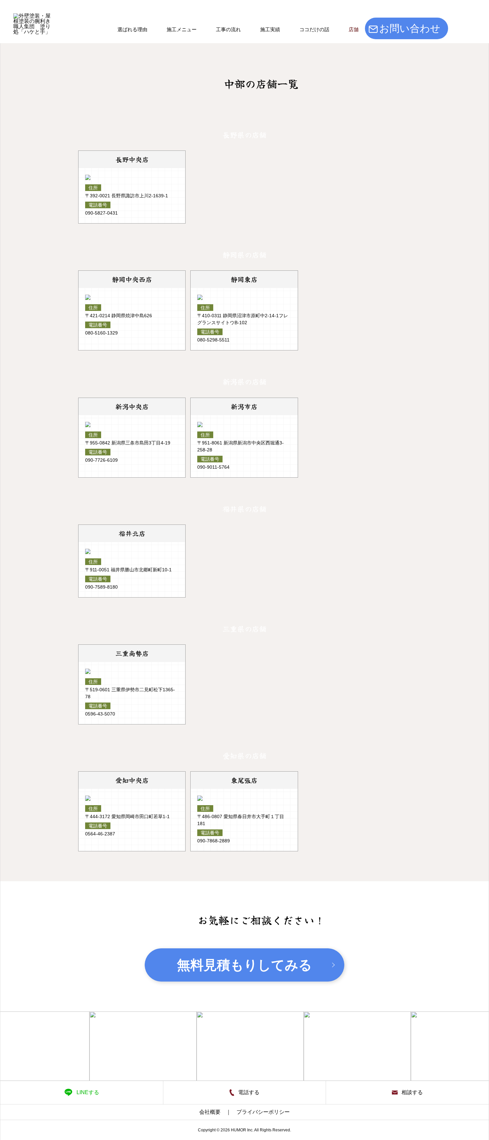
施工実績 (270, 29)
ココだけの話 (314, 29)
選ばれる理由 (132, 29)
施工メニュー (182, 29)
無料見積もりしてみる (244, 965)
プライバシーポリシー (263, 1112)
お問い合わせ (409, 28)
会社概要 (210, 1112)
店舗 (354, 29)
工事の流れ (228, 29)
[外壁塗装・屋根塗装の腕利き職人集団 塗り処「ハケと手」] (33, 32)
